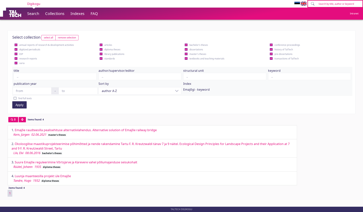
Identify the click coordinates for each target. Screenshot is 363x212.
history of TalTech (284, 49)
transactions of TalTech (287, 58)
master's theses (197, 54)
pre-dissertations (283, 54)
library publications (114, 54)
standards (109, 58)
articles (108, 45)
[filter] (13, 119)
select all (48, 37)
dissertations (196, 49)
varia (22, 63)
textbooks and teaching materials (206, 58)
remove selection (67, 37)
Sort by (104, 84)
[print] (22, 119)
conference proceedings (287, 45)
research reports (28, 58)
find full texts (25, 98)
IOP (21, 54)
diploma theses (112, 49)
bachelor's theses (198, 45)
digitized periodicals (29, 49)
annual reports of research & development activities (46, 45)
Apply (19, 105)
